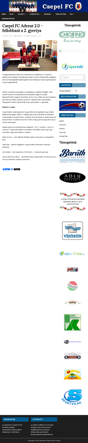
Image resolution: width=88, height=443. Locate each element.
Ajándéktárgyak (8, 19)
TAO (71, 14)
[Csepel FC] (44, 11)
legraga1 (19, 36)
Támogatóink (60, 14)
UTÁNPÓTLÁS (34, 14)
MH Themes (56, 440)
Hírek (4, 14)
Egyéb (28, 36)
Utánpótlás (63, 136)
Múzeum (47, 14)
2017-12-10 (9, 36)
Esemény (62, 124)
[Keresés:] (72, 77)
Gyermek (33, 36)
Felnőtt (21, 14)
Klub (11, 14)
